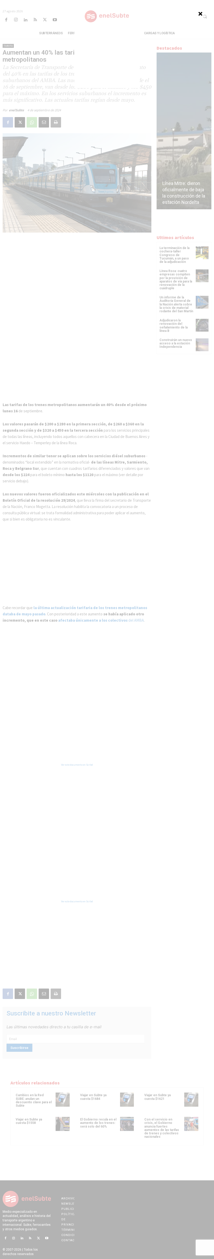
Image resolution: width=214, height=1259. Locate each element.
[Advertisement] (107, 55)
